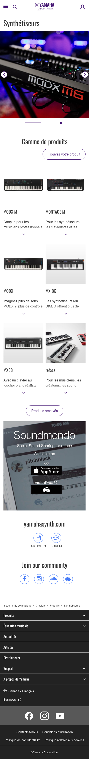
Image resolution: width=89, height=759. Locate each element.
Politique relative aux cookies (64, 740)
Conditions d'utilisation (57, 732)
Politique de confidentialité (22, 740)
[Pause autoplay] (61, 123)
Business (9, 699)
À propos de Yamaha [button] (16, 679)
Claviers (41, 605)
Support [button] (8, 668)
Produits (55, 605)
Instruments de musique (17, 605)
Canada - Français (21, 691)
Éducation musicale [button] (15, 625)
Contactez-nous (27, 732)
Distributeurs (11, 657)
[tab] (29, 123)
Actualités (9, 636)
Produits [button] (8, 615)
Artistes (8, 647)
